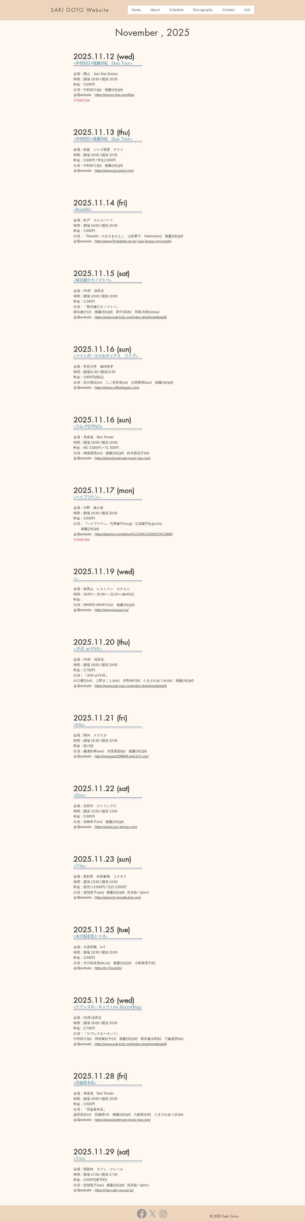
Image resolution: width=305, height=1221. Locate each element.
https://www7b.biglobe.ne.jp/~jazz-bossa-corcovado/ (133, 241)
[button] (176, 10)
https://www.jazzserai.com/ (114, 170)
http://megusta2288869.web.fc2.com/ (122, 756)
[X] (152, 1214)
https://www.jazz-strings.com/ (116, 827)
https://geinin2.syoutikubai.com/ (118, 897)
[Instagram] (163, 1214)
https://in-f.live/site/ (108, 968)
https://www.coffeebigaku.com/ (117, 387)
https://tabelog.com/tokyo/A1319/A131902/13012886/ (134, 534)
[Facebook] (141, 1214)
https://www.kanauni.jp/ (112, 610)
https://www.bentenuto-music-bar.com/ (122, 458)
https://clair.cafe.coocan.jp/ (114, 1190)
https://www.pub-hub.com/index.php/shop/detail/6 (131, 317)
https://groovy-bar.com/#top (114, 95)
